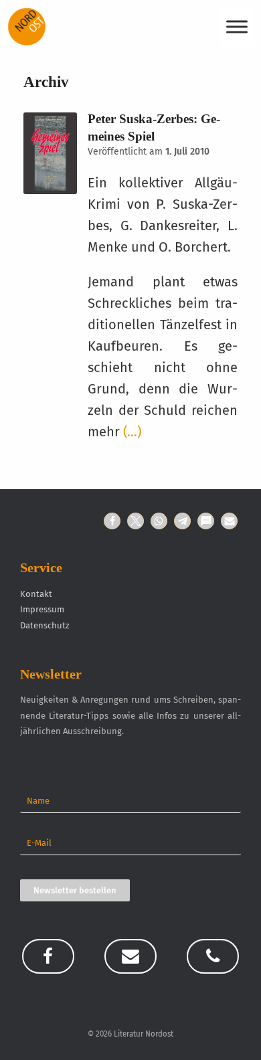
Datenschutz (45, 625)
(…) (132, 432)
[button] (112, 521)
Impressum (42, 609)
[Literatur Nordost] (27, 27)
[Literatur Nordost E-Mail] (130, 956)
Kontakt (36, 594)
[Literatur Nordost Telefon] (213, 956)
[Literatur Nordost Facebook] (48, 956)
